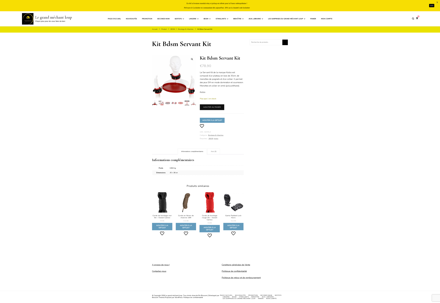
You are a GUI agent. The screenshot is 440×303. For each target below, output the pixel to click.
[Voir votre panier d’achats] (417, 18)
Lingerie (192, 19)
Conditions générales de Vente (236, 264)
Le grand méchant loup (53, 17)
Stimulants (221, 19)
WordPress (179, 297)
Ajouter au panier (212, 107)
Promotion (147, 19)
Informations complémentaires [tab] (192, 151)
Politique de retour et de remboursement (241, 277)
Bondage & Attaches (215, 135)
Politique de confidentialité (234, 271)
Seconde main (163, 19)
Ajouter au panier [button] (162, 210)
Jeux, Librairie (255, 19)
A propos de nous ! (161, 264)
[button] (192, 59)
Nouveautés (131, 19)
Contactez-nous (159, 271)
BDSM (206, 19)
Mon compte (326, 19)
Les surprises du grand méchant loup (285, 19)
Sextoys (178, 19)
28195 (211, 138)
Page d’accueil (114, 19)
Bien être (237, 19)
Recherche (285, 42)
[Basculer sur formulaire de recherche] (413, 19)
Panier (313, 19)
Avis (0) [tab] (213, 151)
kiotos (216, 138)
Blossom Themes (158, 297)
